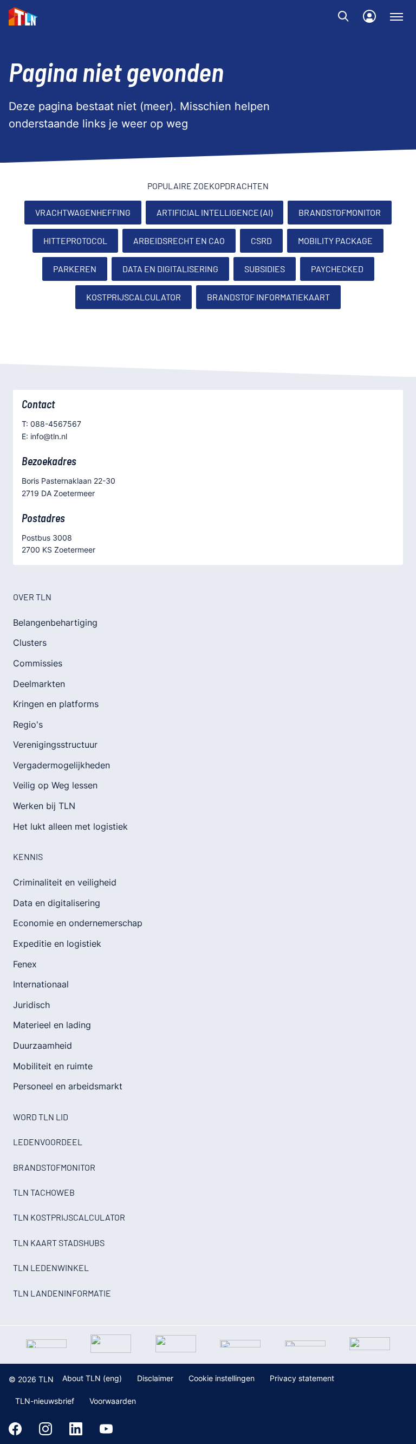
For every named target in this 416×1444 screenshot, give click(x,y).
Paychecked (337, 269)
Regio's (28, 724)
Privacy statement (302, 1378)
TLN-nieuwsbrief (44, 1401)
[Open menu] (396, 16)
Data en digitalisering (170, 269)
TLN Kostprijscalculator (69, 1217)
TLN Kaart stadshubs (59, 1242)
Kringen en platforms (56, 703)
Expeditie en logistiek (57, 943)
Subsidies (264, 269)
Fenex (25, 964)
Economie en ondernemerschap (77, 922)
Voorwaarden (112, 1401)
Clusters (30, 642)
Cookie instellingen (221, 1378)
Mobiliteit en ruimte (53, 1066)
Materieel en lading (52, 1024)
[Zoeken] (343, 16)
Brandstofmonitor (339, 212)
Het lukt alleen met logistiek (70, 826)
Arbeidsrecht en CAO (179, 240)
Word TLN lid (40, 1117)
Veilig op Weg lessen (55, 785)
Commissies (37, 663)
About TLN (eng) (92, 1378)
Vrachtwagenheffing (83, 212)
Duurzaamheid (42, 1045)
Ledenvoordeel (47, 1142)
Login (369, 16)
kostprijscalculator (133, 297)
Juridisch (31, 1004)
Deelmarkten (39, 683)
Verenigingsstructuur (55, 744)
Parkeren (74, 269)
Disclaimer (155, 1378)
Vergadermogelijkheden (61, 765)
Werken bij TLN (44, 805)
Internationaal (41, 984)
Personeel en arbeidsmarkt (67, 1086)
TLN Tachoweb (44, 1192)
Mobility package (335, 240)
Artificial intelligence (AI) (214, 212)
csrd (261, 240)
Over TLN (32, 597)
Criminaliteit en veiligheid (64, 882)
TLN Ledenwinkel (51, 1267)
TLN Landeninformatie (62, 1293)
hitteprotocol (75, 240)
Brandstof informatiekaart (268, 297)
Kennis (28, 856)
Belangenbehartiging (55, 622)
